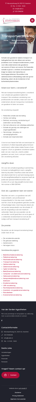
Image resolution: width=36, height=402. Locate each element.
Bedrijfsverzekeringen (20, 40)
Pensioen (4, 362)
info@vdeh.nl (19, 9)
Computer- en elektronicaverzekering (16, 274)
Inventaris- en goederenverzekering (16, 290)
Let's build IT (23, 388)
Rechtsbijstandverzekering (12, 288)
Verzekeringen (6, 352)
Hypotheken (5, 355)
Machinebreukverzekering (12, 259)
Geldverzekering (9, 264)
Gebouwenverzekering (11, 276)
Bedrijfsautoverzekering (12, 271)
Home (6, 40)
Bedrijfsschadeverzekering (13, 255)
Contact (13, 375)
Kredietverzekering (10, 283)
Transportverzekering (11, 262)
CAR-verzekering (9, 285)
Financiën (4, 358)
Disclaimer (18, 392)
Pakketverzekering (10, 257)
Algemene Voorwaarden (18, 399)
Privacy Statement (18, 396)
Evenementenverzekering (12, 295)
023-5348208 (19, 11)
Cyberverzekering (9, 269)
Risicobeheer (8, 292)
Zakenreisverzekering (11, 267)
